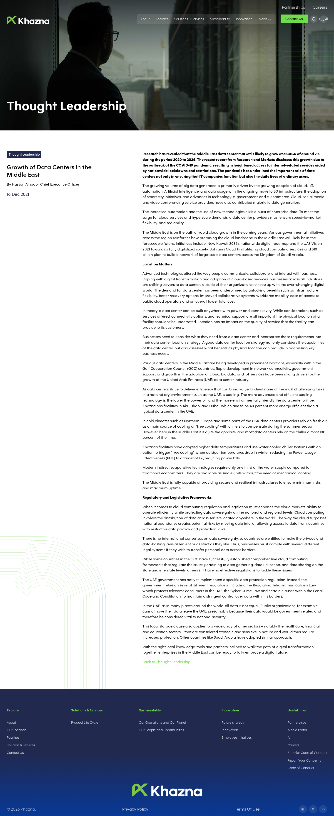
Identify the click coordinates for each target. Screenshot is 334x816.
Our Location (16, 730)
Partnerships (293, 7)
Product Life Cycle (84, 722)
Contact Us (15, 753)
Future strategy (233, 722)
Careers (320, 7)
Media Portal (297, 730)
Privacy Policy (135, 809)
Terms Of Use (247, 809)
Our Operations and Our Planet (162, 722)
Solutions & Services (189, 19)
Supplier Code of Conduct (307, 753)
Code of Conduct (301, 768)
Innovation (244, 19)
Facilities (162, 19)
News (263, 19)
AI (289, 737)
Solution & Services (21, 745)
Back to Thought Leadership (166, 661)
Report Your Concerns (304, 760)
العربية (323, 19)
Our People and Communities (161, 730)
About (145, 19)
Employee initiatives (237, 737)
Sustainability (220, 19)
